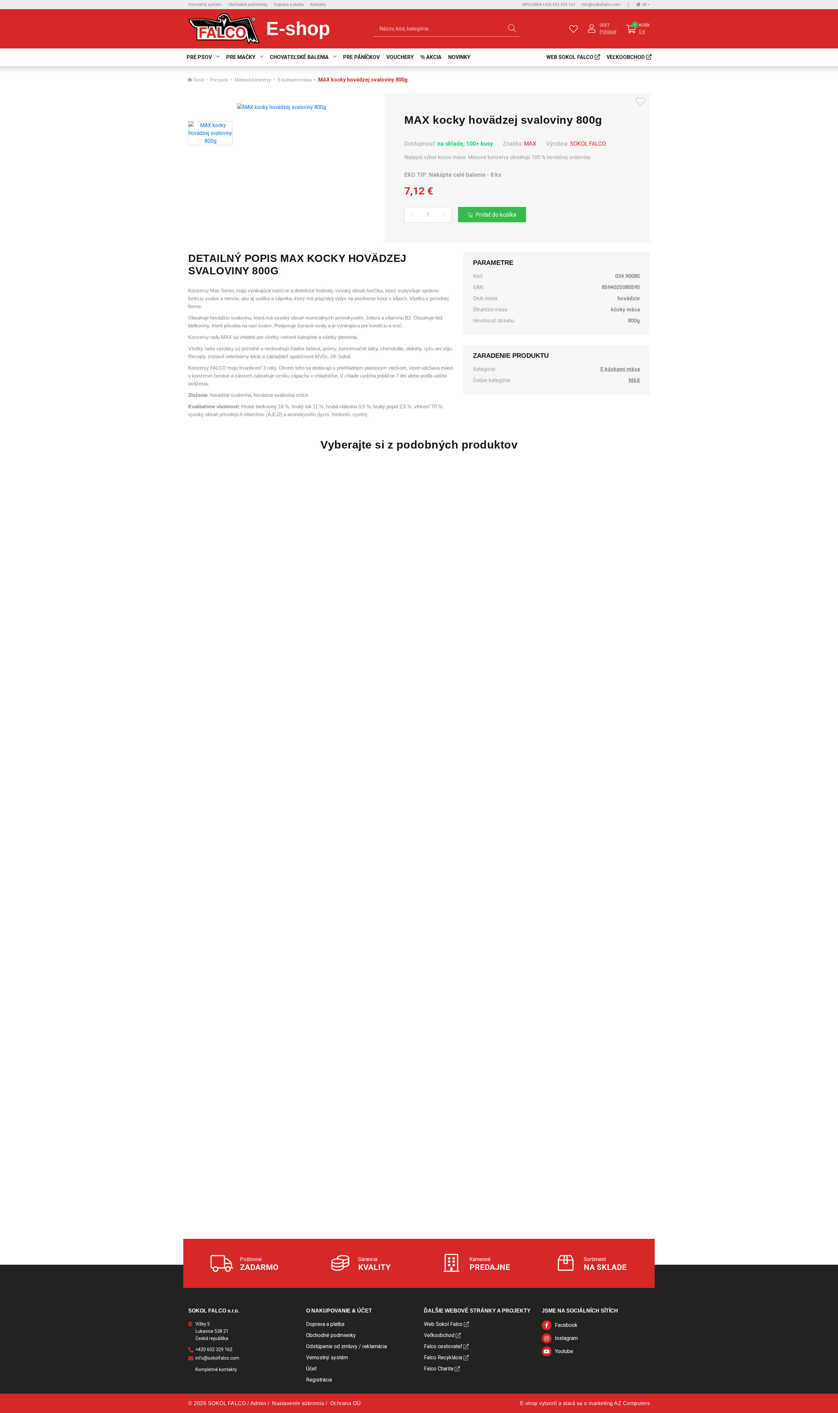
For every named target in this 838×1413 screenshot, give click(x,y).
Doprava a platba (289, 4)
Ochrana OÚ (345, 1403)
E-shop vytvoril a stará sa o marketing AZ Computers (585, 1403)
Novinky (459, 57)
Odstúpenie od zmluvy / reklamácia (346, 1346)
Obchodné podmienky (247, 4)
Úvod (198, 80)
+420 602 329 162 (548, 4)
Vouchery (400, 57)
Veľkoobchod (626, 57)
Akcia (434, 57)
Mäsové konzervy (253, 80)
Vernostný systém (205, 4)
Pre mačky (240, 57)
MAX (530, 143)
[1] (512, 29)
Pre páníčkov (361, 57)
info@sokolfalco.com (601, 4)
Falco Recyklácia (443, 1357)
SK (644, 4)
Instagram (566, 1338)
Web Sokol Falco (569, 57)
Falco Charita (438, 1369)
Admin (258, 1403)
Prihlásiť (608, 31)
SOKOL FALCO (588, 143)
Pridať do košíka (496, 214)
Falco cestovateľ (443, 1346)
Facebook (566, 1325)
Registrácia (319, 1380)
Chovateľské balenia (299, 57)
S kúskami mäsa (295, 80)
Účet (605, 25)
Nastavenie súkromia (298, 1403)
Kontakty (318, 4)
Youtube (564, 1351)
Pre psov (199, 57)
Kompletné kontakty (216, 1369)
